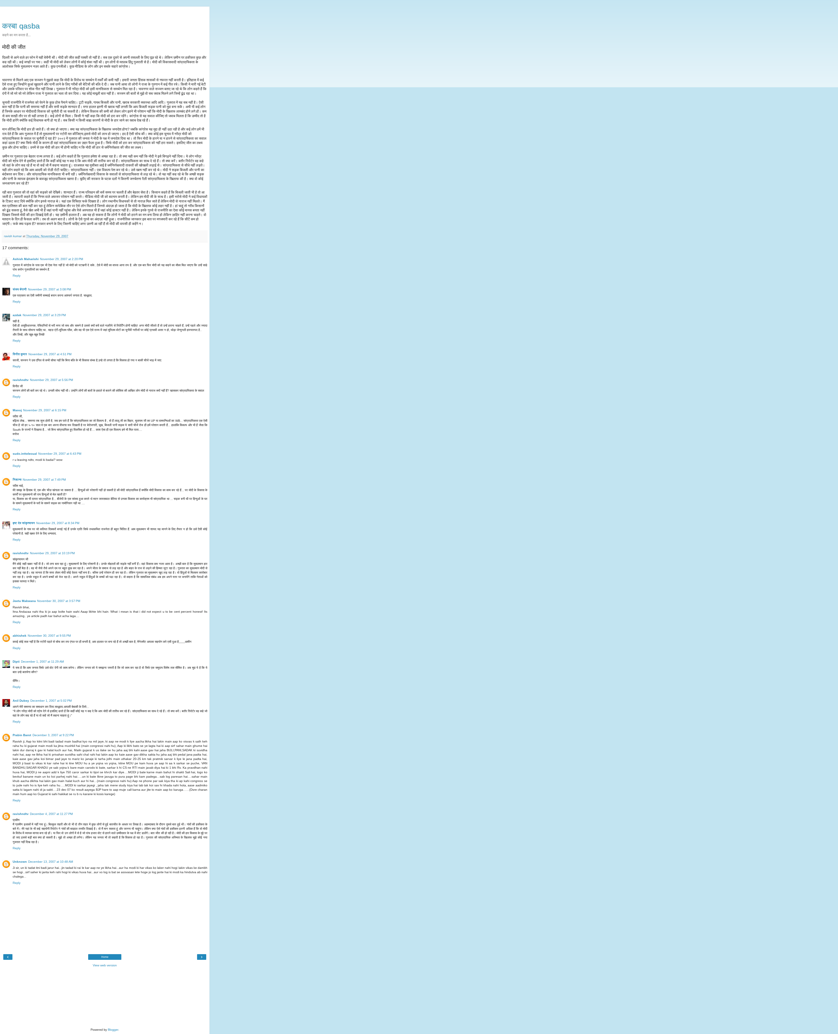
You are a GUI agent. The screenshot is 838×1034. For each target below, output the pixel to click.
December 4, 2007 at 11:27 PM (51, 814)
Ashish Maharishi (26, 259)
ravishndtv (21, 380)
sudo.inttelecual (25, 453)
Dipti (16, 661)
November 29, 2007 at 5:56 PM (51, 380)
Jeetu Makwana (24, 601)
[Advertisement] (105, 12)
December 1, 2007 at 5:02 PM (51, 700)
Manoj (17, 410)
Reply (17, 275)
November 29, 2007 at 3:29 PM (44, 315)
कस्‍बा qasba (21, 26)
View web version (105, 965)
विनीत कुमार (20, 354)
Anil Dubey (21, 700)
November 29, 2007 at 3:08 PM (49, 289)
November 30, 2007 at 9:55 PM (49, 635)
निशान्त (17, 479)
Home (104, 957)
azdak (17, 315)
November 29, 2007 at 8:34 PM (57, 523)
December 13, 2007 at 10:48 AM (50, 861)
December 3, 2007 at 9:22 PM (53, 735)
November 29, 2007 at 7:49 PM (44, 479)
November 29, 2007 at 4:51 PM (50, 354)
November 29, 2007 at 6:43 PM (59, 453)
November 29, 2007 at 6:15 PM (44, 410)
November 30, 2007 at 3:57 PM (58, 601)
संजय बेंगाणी (20, 289)
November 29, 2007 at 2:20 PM (61, 259)
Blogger (113, 1029)
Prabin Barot (22, 735)
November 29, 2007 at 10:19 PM (52, 553)
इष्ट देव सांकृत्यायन (24, 523)
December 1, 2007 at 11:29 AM (42, 661)
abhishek (19, 635)
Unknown (20, 861)
